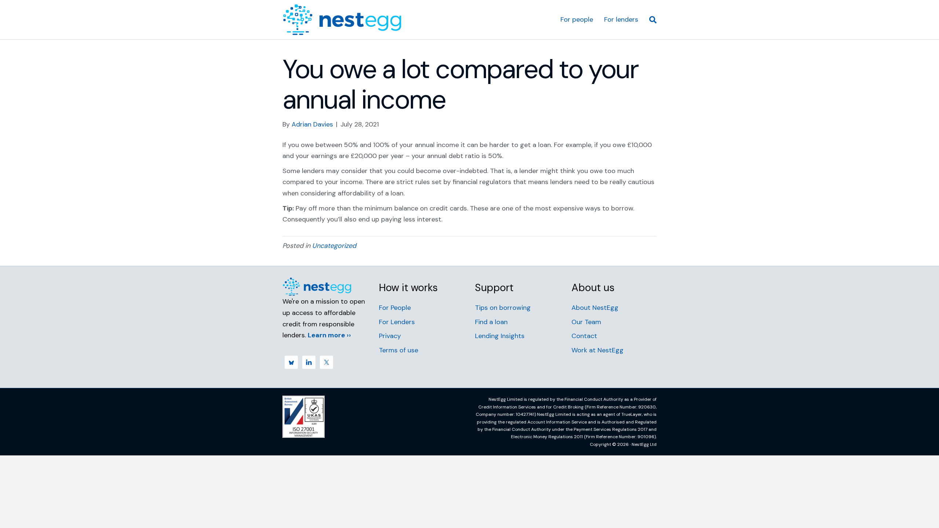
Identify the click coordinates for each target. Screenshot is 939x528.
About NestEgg (594, 307)
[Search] (650, 19)
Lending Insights (500, 335)
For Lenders (397, 322)
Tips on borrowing (503, 307)
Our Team (586, 322)
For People (395, 307)
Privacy (390, 335)
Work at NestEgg (597, 350)
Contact (584, 335)
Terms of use (398, 350)
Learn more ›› (329, 335)
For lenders (621, 19)
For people (576, 19)
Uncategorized (334, 245)
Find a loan (491, 322)
